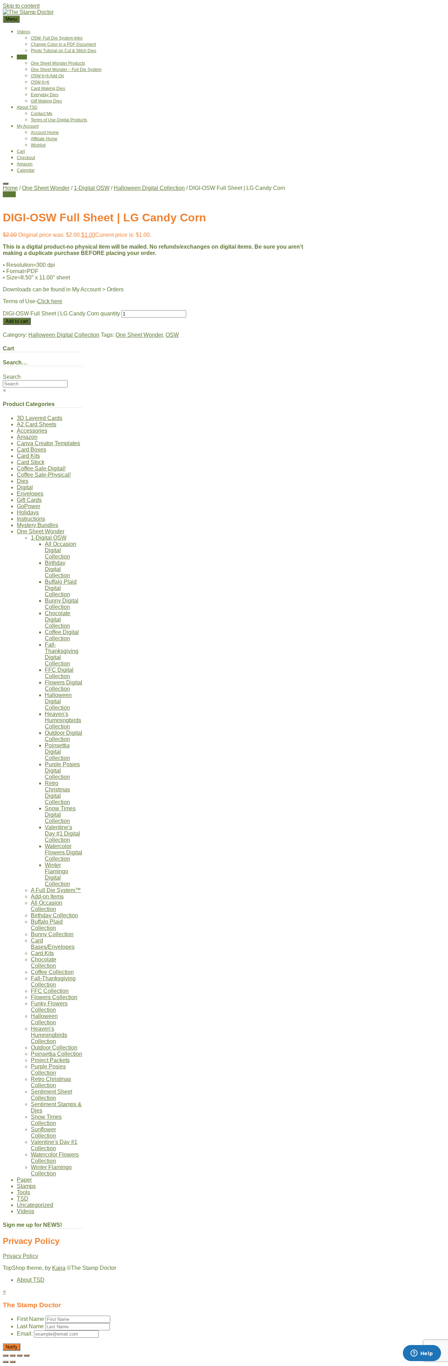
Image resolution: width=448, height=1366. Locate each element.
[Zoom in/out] (5, 1355)
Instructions (31, 519)
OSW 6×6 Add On (47, 75)
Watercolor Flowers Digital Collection (63, 852)
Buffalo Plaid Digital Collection (61, 588)
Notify (12, 1347)
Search (12, 377)
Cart (21, 151)
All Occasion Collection (46, 906)
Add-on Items (47, 896)
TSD (22, 1199)
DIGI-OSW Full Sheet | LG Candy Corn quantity (61, 313)
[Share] (19, 1355)
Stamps (26, 1186)
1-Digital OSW (92, 188)
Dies (22, 481)
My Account (27, 126)
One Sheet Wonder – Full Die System (66, 69)
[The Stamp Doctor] (28, 12)
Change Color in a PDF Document (63, 44)
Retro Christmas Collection (51, 1082)
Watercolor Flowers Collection (55, 1158)
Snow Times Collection (46, 1120)
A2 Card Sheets (36, 424)
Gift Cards (29, 500)
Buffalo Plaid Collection (47, 925)
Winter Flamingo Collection (51, 1170)
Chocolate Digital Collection (57, 619)
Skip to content (21, 6)
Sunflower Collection (43, 1132)
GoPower (28, 506)
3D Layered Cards (39, 418)
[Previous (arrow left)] (5, 1362)
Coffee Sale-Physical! (44, 475)
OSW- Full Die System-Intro (57, 38)
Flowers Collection (54, 997)
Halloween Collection (44, 1019)
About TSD (27, 107)
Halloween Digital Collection (149, 188)
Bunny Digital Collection (61, 604)
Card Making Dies (48, 88)
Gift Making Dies (46, 101)
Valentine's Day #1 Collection (54, 1145)
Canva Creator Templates (48, 443)
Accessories (32, 431)
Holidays (28, 512)
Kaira (58, 1268)
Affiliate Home (44, 138)
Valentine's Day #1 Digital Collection (62, 833)
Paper (24, 1180)
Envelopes (30, 494)
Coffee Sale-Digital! (41, 468)
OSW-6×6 (40, 82)
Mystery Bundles (37, 525)
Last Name (30, 1326)
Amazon (25, 164)
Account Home (45, 132)
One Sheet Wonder (46, 188)
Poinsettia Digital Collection (57, 751)
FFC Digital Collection (59, 673)
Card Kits (28, 456)
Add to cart (17, 321)
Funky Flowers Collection (49, 1007)
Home (10, 188)
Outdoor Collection (54, 1048)
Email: (25, 1334)
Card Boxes (31, 450)
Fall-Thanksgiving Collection (53, 981)
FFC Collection (50, 991)
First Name (30, 1319)
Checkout (26, 157)
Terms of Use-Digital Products (59, 120)
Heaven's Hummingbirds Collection (63, 720)
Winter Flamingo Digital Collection (57, 874)
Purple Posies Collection (48, 1069)
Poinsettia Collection (56, 1054)
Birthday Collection (54, 915)
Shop (22, 57)
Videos (23, 31)
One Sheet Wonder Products (58, 63)
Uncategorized (35, 1205)
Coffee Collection (52, 972)
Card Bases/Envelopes (53, 944)
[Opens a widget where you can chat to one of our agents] (421, 1354)
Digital (25, 487)
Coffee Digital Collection (62, 635)
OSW (172, 335)
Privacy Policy (20, 1256)
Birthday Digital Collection (57, 569)
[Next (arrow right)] (12, 1362)
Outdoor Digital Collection (63, 736)
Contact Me (41, 113)
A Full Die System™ (56, 890)
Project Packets (50, 1060)
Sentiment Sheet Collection (51, 1095)
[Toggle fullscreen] (12, 1355)
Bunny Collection (52, 934)
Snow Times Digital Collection (60, 814)
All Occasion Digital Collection (60, 550)
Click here (49, 301)
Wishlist (38, 145)
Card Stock (30, 462)
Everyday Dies (44, 94)
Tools (23, 1192)
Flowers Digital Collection (63, 686)
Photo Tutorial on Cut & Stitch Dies (63, 50)
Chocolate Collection (43, 962)
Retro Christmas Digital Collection (57, 792)
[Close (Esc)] (26, 1355)
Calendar (26, 170)
